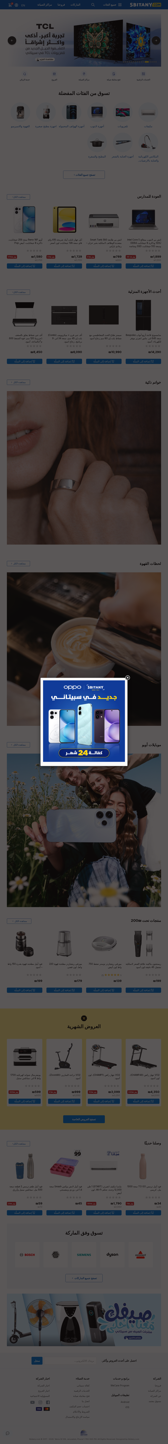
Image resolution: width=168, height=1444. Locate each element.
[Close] (127, 678)
